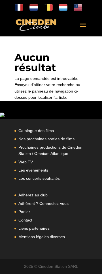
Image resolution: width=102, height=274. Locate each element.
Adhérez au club (33, 195)
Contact (25, 220)
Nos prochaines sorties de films (46, 139)
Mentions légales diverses (41, 236)
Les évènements (33, 170)
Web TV (25, 162)
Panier (24, 211)
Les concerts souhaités (39, 178)
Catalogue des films (36, 130)
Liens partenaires (34, 228)
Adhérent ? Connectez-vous (43, 203)
